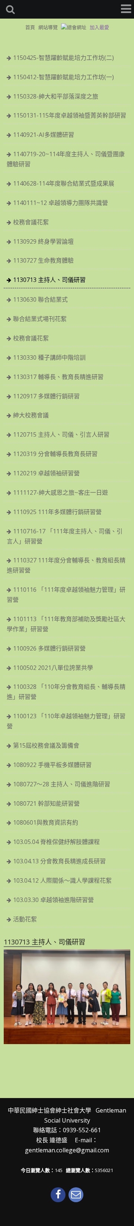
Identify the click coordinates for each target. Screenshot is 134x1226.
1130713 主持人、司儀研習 (49, 280)
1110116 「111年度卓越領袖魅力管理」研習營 (66, 594)
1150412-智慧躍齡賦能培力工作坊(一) (63, 77)
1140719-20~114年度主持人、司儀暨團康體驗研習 (66, 159)
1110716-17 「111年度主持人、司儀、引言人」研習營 (64, 536)
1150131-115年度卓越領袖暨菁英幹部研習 (69, 115)
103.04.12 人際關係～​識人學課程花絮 (62, 880)
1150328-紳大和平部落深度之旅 (55, 96)
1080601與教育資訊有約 (45, 822)
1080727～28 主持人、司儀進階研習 (61, 784)
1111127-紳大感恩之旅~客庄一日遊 (60, 492)
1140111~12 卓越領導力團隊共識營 (60, 203)
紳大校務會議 (31, 415)
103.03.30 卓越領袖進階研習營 (53, 900)
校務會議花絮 (31, 222)
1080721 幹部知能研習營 (46, 803)
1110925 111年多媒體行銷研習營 (57, 512)
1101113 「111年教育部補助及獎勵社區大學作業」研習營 (66, 624)
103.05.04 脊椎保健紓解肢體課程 (56, 842)
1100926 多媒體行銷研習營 (49, 648)
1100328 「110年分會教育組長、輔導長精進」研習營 (66, 692)
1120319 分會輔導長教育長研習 (55, 454)
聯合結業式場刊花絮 (40, 319)
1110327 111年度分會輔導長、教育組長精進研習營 (66, 565)
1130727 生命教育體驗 (43, 260)
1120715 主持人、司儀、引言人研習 (61, 434)
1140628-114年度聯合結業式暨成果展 (63, 183)
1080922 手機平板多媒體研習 (52, 765)
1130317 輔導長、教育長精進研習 (58, 377)
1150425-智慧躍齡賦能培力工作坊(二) (63, 58)
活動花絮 (25, 919)
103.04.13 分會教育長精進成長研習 (59, 861)
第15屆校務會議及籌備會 (46, 745)
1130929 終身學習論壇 (43, 241)
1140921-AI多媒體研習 (43, 135)
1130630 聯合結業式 (40, 299)
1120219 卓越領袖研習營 (46, 473)
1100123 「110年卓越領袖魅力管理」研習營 (66, 721)
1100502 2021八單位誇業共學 (53, 668)
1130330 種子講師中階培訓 (49, 357)
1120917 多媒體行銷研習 (46, 396)
